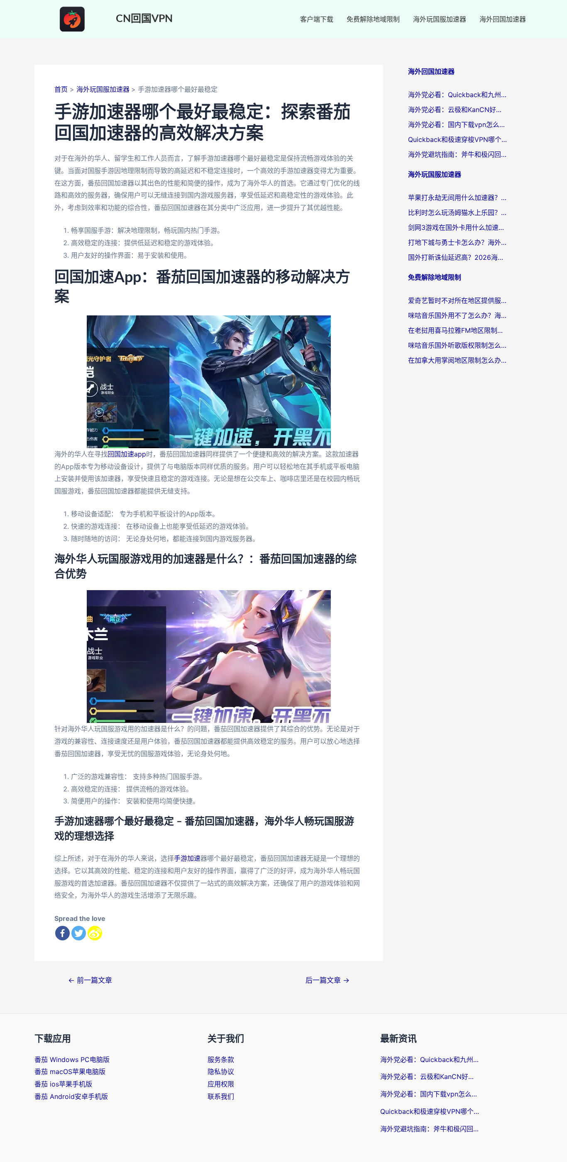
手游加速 (187, 858)
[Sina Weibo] (95, 933)
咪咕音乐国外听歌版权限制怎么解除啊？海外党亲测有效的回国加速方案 (458, 345)
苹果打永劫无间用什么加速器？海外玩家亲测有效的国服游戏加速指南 (458, 197)
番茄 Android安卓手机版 (71, 1096)
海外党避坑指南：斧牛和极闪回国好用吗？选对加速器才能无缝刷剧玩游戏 (458, 154)
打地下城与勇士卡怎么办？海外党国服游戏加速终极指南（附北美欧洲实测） (458, 242)
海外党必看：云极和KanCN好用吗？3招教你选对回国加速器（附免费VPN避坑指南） (458, 109)
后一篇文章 (327, 980)
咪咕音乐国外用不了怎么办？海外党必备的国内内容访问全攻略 (458, 315)
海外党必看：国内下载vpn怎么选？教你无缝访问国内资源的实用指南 (458, 124)
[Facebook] (62, 933)
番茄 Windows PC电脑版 (72, 1059)
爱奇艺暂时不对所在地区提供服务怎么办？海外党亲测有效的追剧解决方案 (458, 300)
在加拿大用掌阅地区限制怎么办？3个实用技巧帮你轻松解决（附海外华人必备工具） (458, 360)
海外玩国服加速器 (439, 19)
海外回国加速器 (502, 19)
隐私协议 (221, 1071)
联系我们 (221, 1096)
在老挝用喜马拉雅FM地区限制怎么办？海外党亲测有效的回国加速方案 (458, 330)
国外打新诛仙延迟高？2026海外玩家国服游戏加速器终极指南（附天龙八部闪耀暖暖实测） (458, 257)
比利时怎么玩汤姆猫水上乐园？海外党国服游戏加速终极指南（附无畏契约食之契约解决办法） (458, 212)
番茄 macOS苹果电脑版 (69, 1071)
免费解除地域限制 (373, 19)
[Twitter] (78, 933)
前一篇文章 (90, 980)
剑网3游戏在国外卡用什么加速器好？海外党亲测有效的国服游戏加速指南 (458, 227)
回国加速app (127, 454)
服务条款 (221, 1059)
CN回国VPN (144, 19)
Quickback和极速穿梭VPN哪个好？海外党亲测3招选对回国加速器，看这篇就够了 (458, 139)
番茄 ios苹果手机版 (63, 1084)
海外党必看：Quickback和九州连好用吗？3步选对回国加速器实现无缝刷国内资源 (458, 94)
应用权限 (221, 1084)
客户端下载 (316, 19)
